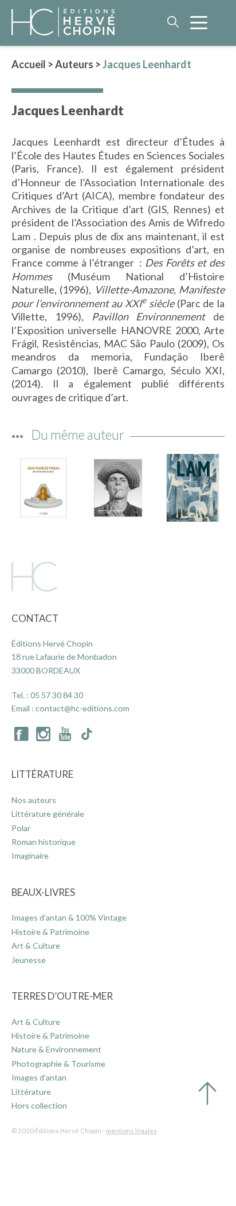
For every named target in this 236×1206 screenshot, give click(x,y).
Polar (20, 828)
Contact (34, 618)
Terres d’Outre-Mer (62, 996)
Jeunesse (28, 960)
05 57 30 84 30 (56, 695)
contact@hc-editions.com (82, 708)
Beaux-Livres (43, 892)
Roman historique (43, 842)
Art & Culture (35, 945)
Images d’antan (38, 1077)
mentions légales (131, 1130)
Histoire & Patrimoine (50, 932)
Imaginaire (30, 855)
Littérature (42, 774)
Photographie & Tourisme (58, 1063)
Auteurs (74, 64)
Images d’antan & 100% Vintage (69, 917)
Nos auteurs (33, 800)
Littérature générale (47, 814)
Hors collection (39, 1105)
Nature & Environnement (56, 1049)
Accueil (28, 64)
